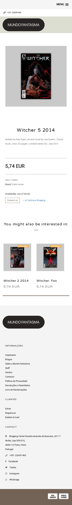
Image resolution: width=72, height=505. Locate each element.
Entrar (8, 409)
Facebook (13, 461)
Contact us (12, 200)
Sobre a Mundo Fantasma (17, 364)
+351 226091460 (13, 12)
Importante (10, 355)
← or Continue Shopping (33, 200)
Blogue (8, 359)
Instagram (14, 473)
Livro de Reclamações (16, 390)
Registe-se (10, 413)
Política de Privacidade (16, 381)
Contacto (9, 377)
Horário (8, 372)
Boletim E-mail (12, 417)
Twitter (13, 467)
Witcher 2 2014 (16, 281)
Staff (7, 368)
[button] (62, 4)
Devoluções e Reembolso (17, 385)
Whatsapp (14, 479)
